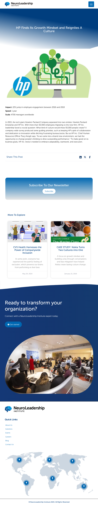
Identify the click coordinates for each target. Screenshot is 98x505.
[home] (19, 4)
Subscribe (49, 191)
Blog (7, 441)
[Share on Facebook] (89, 157)
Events (7, 433)
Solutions (8, 429)
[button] (90, 4)
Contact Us (9, 444)
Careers (8, 437)
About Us (8, 425)
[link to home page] (24, 409)
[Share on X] (85, 157)
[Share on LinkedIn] (80, 157)
